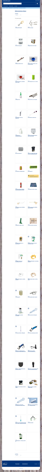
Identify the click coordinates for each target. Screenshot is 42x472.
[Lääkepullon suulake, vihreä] (20, 221)
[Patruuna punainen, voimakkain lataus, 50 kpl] (20, 77)
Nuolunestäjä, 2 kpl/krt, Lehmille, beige (33, 279)
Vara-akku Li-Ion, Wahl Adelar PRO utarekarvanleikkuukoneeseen (33, 369)
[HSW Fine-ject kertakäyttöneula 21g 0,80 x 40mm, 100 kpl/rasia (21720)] (20, 418)
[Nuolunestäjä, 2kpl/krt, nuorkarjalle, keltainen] (33, 257)
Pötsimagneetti (30, 171)
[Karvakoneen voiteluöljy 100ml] (20, 167)
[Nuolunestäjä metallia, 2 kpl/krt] (33, 293)
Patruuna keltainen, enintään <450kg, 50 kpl (32, 387)
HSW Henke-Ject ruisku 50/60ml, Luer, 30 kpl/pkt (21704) (33, 405)
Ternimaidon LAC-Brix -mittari (32, 189)
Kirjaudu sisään (37, 0)
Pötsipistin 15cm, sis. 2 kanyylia (32, 99)
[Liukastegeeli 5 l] (20, 293)
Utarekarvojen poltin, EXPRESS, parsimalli (20, 207)
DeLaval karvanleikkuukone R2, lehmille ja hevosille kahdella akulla (20, 351)
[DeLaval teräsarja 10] (20, 149)
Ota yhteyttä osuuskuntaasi (33, 176)
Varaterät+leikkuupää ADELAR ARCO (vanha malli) (32, 135)
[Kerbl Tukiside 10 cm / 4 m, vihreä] (33, 77)
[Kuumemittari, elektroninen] (33, 113)
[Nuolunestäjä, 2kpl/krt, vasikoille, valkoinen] (20, 275)
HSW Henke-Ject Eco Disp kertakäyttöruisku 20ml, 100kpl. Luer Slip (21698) (20, 405)
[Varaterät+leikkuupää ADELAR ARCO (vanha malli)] (33, 131)
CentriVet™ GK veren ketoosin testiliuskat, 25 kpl (32, 243)
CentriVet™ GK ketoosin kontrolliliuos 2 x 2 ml (18, 261)
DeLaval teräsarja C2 (18, 45)
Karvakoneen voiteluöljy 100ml (19, 171)
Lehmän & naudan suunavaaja (32, 225)
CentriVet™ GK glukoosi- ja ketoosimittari (19, 243)
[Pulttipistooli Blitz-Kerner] (20, 59)
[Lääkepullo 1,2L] (20, 95)
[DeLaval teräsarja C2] (20, 41)
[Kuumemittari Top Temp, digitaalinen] (20, 113)
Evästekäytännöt (25, 463)
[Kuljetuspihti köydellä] (20, 23)
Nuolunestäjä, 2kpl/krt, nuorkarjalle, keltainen (33, 261)
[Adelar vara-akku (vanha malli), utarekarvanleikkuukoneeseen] (33, 149)
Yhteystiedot (17, 463)
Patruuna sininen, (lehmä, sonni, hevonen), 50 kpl (32, 64)
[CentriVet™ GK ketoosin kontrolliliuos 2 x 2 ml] (20, 257)
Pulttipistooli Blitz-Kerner (19, 63)
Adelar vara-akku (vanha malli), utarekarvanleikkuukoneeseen (32, 153)
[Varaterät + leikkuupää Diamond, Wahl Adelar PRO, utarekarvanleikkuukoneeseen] (20, 364)
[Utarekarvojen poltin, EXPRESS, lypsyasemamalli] (33, 203)
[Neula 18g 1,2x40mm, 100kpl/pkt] (20, 329)
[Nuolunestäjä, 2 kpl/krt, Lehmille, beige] (33, 275)
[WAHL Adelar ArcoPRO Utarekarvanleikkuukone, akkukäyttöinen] (33, 346)
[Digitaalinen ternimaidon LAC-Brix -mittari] (20, 382)
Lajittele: (16, 13)
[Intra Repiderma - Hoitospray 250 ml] (20, 436)
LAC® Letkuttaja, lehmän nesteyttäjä (19, 315)
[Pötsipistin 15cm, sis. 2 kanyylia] (33, 95)
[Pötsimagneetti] (33, 167)
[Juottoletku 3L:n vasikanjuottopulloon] (20, 131)
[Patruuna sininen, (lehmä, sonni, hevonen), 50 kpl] (33, 59)
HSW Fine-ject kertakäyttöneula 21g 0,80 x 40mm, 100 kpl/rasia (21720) (20, 423)
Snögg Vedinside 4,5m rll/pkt (32, 45)
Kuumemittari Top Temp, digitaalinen (19, 118)
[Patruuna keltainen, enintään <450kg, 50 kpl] (33, 382)
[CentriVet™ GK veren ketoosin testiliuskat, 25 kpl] (33, 239)
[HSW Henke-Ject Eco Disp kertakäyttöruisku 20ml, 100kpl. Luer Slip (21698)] (20, 400)
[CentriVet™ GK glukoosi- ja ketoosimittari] (20, 239)
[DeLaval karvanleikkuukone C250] (33, 329)
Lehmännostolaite (30, 422)
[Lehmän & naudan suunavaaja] (33, 221)
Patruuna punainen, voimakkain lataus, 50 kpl (20, 82)
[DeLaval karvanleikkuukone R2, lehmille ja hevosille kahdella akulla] (20, 346)
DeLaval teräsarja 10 (18, 153)
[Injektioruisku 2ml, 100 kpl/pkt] (33, 311)
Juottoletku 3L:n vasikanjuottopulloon (18, 135)
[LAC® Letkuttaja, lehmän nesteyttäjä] (20, 311)
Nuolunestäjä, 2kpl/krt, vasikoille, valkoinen (20, 279)
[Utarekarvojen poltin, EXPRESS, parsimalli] (20, 203)
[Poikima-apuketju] (33, 23)
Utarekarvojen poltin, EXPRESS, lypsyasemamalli (32, 207)
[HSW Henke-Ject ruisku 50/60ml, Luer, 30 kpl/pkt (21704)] (33, 400)
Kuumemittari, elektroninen (32, 117)
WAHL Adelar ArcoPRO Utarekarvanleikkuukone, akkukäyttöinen (31, 351)
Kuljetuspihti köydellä (18, 27)
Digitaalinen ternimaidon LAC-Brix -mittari (20, 387)
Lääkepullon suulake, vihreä (19, 225)
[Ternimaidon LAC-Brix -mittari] (33, 185)
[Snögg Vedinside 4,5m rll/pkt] (33, 41)
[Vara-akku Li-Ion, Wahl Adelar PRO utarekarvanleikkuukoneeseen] (33, 364)
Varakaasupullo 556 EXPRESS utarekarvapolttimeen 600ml (19, 189)
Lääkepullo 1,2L (17, 99)
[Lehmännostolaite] (33, 418)
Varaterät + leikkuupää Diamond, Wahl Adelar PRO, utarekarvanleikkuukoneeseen (20, 369)
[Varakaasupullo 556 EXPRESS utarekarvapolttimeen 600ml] (20, 185)
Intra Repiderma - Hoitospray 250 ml (20, 441)
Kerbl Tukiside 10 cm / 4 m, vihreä (33, 81)
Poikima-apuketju (30, 27)
